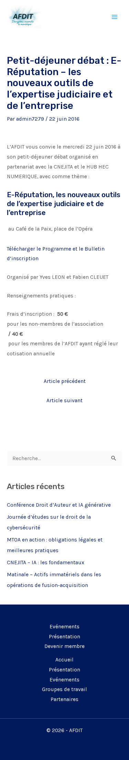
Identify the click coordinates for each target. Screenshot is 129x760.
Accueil (64, 660)
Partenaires (64, 699)
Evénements (64, 627)
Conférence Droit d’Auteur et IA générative (59, 505)
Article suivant (64, 400)
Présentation (64, 637)
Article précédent (65, 381)
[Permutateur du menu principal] (114, 16)
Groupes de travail (64, 689)
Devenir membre (64, 646)
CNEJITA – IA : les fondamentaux (45, 562)
